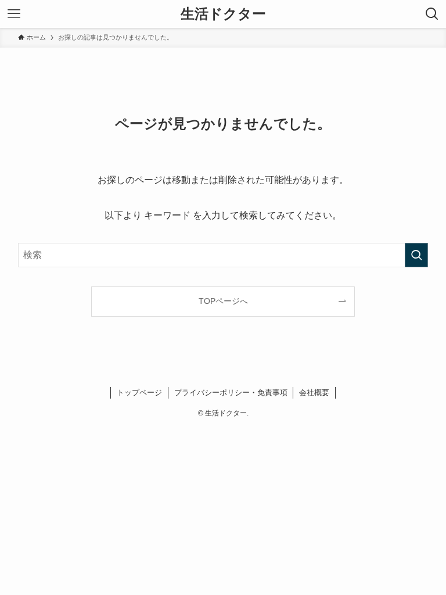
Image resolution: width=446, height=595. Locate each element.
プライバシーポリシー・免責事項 (230, 392)
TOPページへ (223, 301)
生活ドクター (223, 14)
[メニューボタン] (14, 14)
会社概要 (314, 392)
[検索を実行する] (416, 255)
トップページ (139, 392)
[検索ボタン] (432, 14)
